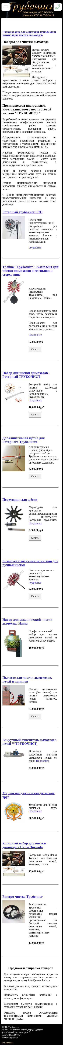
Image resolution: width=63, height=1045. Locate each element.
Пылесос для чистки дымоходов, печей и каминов (27, 679)
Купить (35, 349)
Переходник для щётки (19, 499)
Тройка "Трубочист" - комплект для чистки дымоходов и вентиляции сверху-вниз (30, 270)
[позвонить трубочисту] (57, 8)
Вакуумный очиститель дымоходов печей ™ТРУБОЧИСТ (29, 741)
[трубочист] (33, 17)
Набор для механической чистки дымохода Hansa (27, 621)
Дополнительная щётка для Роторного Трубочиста (23, 440)
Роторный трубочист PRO (22, 212)
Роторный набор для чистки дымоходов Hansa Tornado (24, 845)
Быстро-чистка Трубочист (22, 896)
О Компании (7, 1043)
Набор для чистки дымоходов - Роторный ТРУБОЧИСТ (26, 374)
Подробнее (35, 334)
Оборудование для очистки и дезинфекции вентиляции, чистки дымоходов (29, 33)
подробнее (35, 247)
